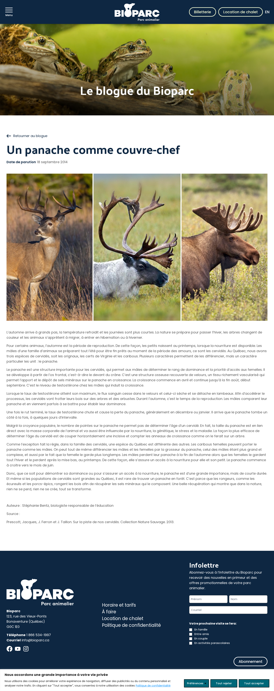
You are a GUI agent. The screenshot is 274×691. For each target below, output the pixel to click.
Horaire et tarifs (119, 605)
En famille (200, 629)
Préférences (195, 683)
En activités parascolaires (212, 643)
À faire (109, 612)
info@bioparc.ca (35, 640)
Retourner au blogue (30, 135)
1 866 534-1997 (38, 635)
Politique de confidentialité (153, 685)
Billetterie (202, 12)
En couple (201, 638)
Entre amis (201, 634)
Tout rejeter (224, 683)
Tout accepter (254, 683)
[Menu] (9, 10)
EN (267, 12)
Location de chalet (240, 12)
